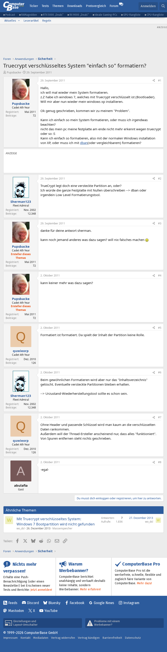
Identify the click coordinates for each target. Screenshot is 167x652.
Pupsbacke (14, 72)
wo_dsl (21, 528)
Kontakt (25, 637)
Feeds (12, 603)
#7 (159, 417)
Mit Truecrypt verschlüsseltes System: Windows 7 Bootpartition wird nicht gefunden (56, 521)
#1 (159, 80)
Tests (45, 6)
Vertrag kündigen (89, 637)
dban (84, 143)
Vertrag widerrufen (63, 637)
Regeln (46, 20)
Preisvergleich (96, 6)
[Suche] (163, 6)
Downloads (74, 6)
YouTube (51, 611)
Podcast (10, 14)
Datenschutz (133, 637)
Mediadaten (40, 637)
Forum (114, 6)
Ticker (34, 6)
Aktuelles (10, 20)
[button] (19, 20)
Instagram (131, 603)
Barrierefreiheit (112, 637)
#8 (159, 462)
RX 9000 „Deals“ (79, 14)
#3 (159, 223)
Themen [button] (57, 6)
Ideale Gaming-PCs (106, 14)
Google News (104, 603)
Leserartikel (31, 20)
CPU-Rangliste (155, 14)
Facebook (77, 603)
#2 (159, 178)
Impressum (10, 637)
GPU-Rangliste (131, 14)
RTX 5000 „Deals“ (53, 14)
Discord (33, 603)
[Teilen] (154, 80)
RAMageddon (29, 14)
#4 (159, 275)
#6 (159, 372)
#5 (159, 328)
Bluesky (54, 603)
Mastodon (16, 611)
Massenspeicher (62, 528)
